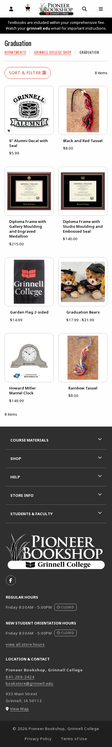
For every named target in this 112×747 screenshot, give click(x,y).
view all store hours (25, 644)
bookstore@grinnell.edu (29, 683)
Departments (15, 52)
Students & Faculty (31, 513)
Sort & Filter (25, 72)
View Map (19, 708)
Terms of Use (74, 738)
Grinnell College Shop (52, 52)
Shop (15, 458)
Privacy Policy (38, 738)
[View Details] (29, 110)
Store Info (22, 495)
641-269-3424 (20, 676)
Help (15, 476)
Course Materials (29, 440)
